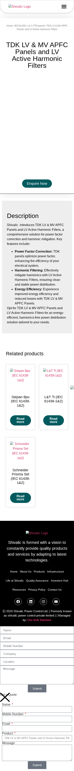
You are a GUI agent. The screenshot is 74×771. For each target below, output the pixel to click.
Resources (19, 589)
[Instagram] (43, 601)
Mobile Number (13, 714)
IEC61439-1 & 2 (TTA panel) (30, 25)
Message (8, 743)
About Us (25, 571)
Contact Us (55, 589)
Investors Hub (59, 580)
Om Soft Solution (39, 620)
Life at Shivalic (15, 580)
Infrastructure (55, 571)
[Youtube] (56, 601)
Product (8, 733)
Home (10, 25)
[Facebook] (18, 601)
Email (6, 723)
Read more (20, 420)
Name (6, 704)
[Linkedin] (30, 601)
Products (39, 571)
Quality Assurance (37, 580)
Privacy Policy (36, 589)
